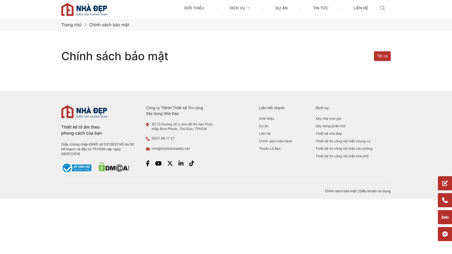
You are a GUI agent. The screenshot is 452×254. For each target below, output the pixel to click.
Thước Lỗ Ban (270, 149)
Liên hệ (361, 8)
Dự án (281, 8)
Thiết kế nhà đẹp (329, 134)
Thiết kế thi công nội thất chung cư (343, 141)
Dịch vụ (237, 8)
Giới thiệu (194, 8)
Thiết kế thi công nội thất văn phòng (344, 149)
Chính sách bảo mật (340, 191)
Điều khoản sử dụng (375, 191)
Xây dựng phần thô (331, 126)
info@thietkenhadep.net (171, 149)
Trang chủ (71, 24)
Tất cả (382, 56)
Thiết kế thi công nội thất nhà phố (342, 156)
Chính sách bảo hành (275, 141)
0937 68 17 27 (163, 138)
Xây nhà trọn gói (328, 119)
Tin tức (320, 8)
